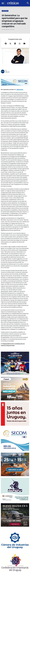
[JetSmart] (15, 388)
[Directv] (15, 363)
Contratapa (5, 10)
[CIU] (15, 540)
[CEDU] (15, 563)
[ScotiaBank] (15, 414)
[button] (5, 44)
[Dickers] (15, 489)
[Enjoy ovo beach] (15, 464)
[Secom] (15, 82)
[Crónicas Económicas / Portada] (13, 3)
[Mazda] (15, 515)
